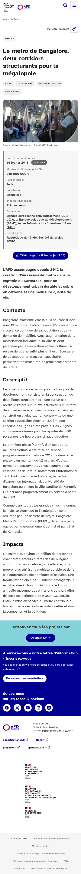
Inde (10, 184)
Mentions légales (40, 846)
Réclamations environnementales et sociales (35, 861)
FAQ (65, 861)
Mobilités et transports (49, 83)
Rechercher (65, 5)
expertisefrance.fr (14, 740)
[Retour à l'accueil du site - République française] (28, 7)
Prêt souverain (17, 205)
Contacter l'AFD (19, 838)
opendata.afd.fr (37, 747)
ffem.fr (40, 740)
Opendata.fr (39, 637)
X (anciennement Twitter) (17, 708)
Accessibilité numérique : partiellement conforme (40, 853)
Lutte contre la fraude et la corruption (49, 868)
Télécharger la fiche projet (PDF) (42, 255)
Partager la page (74, 29)
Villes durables (12, 92)
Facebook (7, 708)
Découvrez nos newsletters (25, 678)
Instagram (49, 708)
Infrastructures (25, 83)
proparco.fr (9, 747)
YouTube (28, 708)
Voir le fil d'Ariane (11, 19)
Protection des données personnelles (51, 838)
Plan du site (19, 868)
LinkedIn (38, 708)
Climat (8, 83)
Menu (74, 5)
